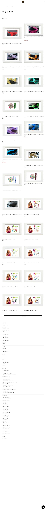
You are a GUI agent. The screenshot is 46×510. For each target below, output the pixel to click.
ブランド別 (4, 368)
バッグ (4, 339)
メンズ (3, 346)
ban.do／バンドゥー (6, 370)
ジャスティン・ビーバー (6, 427)
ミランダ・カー (5, 419)
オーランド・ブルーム (6, 425)
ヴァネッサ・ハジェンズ (6, 400)
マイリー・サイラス (6, 416)
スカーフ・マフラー (6, 337)
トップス (4, 327)
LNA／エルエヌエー (6, 383)
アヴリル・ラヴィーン (6, 397)
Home (3, 6)
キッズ (7, 6)
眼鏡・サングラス (5, 340)
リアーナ (4, 421)
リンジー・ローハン (6, 422)
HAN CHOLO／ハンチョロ (7, 377)
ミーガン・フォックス (6, 418)
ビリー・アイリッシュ (6, 412)
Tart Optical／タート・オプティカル (8, 392)
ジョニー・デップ (5, 428)
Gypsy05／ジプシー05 (6, 376)
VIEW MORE (23, 316)
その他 (4, 343)
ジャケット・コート (6, 325)
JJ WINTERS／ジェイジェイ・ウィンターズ (10, 382)
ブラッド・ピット (5, 431)
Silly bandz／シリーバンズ (7, 388)
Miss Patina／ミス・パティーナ (8, 385)
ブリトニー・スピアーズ (6, 415)
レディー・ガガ (5, 424)
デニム (4, 331)
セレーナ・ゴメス (5, 406)
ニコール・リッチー (6, 409)
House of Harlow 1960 (6, 379)
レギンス (4, 333)
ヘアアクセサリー (5, 334)
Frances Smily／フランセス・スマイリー (9, 374)
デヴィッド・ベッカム (6, 430)
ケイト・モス (5, 403)
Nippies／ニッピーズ (6, 386)
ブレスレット (5, 18)
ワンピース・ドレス (6, 328)
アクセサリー (5, 336)
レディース (4, 324)
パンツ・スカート (5, 330)
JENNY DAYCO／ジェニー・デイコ (8, 380)
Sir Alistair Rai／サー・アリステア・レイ (9, 389)
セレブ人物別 (4, 395)
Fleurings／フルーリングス (7, 373)
